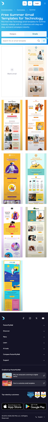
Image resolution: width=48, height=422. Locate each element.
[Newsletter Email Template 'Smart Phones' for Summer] (36, 232)
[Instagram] (30, 318)
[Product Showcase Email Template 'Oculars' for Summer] (12, 232)
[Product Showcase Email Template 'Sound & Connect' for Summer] (36, 125)
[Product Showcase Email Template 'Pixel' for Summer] (12, 285)
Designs (13, 34)
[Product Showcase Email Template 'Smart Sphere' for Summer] (12, 125)
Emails (35, 34)
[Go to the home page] (2, 3)
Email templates (6, 10)
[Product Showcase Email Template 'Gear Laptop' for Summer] (36, 178)
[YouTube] (43, 318)
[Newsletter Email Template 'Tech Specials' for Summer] (12, 178)
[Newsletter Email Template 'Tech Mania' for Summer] (36, 71)
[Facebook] (23, 318)
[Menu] (45, 3)
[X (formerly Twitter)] (36, 318)
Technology (21, 10)
